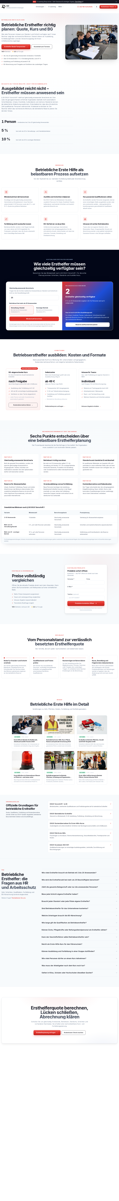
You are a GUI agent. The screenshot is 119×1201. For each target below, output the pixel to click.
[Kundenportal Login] (96, 6)
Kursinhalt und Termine (42, 47)
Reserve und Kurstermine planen (88, 324)
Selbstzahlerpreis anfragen (55, 406)
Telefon (73, 594)
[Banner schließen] (116, 1)
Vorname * (70, 579)
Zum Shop (78, 1)
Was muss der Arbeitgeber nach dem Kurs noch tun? (63, 966)
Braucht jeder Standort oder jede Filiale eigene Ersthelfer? (66, 901)
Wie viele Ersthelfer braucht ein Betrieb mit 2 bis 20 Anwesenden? (69, 873)
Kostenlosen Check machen (73, 1032)
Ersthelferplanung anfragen (47, 1032)
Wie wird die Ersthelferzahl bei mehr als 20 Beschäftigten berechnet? (70, 880)
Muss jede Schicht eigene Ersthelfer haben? (60, 894)
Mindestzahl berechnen (34, 319)
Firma (88, 579)
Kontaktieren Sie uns (19, 898)
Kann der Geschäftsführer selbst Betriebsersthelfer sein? (65, 937)
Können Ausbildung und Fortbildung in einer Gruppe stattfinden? (68, 951)
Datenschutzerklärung (86, 610)
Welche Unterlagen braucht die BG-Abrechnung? (62, 916)
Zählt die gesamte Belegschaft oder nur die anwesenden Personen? (70, 887)
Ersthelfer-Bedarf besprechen (16, 47)
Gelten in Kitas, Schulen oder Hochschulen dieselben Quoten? (67, 973)
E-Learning (52, 7)
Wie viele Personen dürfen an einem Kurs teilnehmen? (64, 958)
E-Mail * (70, 586)
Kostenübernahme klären (23, 405)
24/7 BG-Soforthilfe (86, 7)
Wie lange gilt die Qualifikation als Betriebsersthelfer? (64, 923)
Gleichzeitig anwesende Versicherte (21, 288)
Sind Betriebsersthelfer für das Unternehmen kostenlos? (65, 908)
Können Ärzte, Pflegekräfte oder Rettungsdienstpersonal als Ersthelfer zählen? (74, 930)
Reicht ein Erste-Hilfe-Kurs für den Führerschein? (62, 944)
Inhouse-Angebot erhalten (91, 406)
